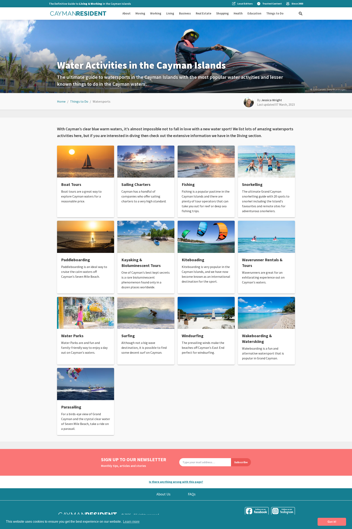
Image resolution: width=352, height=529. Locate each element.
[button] (300, 13)
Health (238, 13)
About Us (163, 494)
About (126, 13)
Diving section (249, 135)
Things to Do (275, 13)
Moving (140, 13)
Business (185, 13)
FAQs (192, 494)
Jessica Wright (271, 100)
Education (254, 13)
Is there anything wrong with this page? (176, 482)
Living (170, 13)
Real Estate (203, 13)
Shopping (222, 13)
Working (155, 13)
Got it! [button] (332, 521)
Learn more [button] (131, 521)
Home (61, 101)
